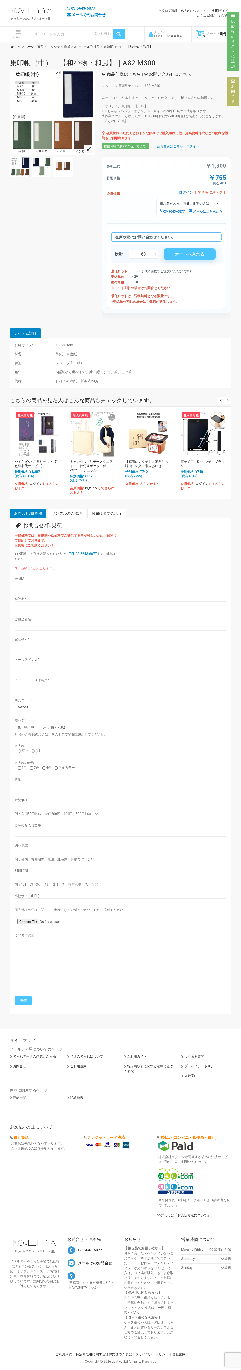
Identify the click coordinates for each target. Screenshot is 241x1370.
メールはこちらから (207, 211)
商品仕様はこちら (123, 74)
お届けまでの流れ (107, 513)
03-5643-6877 (173, 211)
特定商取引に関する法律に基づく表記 (104, 1354)
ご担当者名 (24, 619)
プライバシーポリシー (200, 1066)
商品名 (20, 720)
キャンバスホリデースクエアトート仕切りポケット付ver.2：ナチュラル (91, 466)
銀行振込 (21, 1137)
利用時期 (21, 871)
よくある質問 (206, 15)
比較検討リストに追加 (233, 43)
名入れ (19, 746)
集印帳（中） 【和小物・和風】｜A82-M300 (82, 63)
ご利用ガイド (219, 10)
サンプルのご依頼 (67, 513)
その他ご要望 (24, 935)
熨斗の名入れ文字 (28, 825)
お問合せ (225, 15)
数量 (18, 780)
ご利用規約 (78, 1066)
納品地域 (21, 845)
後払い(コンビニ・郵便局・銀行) (189, 1137)
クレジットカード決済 (106, 1137)
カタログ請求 (168, 10)
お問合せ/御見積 (28, 513)
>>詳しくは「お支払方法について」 (183, 1215)
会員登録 (176, 36)
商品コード (24, 700)
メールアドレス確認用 (32, 680)
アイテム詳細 (25, 333)
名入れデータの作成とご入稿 (34, 1056)
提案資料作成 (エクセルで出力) (125, 146)
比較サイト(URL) (27, 896)
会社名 (20, 599)
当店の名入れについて (86, 1056)
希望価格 (21, 800)
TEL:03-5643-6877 (83, 554)
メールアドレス (27, 660)
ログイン (160, 36)
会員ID (19, 578)
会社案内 (190, 1076)
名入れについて (191, 10)
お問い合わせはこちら (169, 74)
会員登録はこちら (170, 146)
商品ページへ (37, 433)
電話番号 (22, 639)
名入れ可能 (102, 33)
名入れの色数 (24, 763)
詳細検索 (76, 1097)
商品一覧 (19, 1097)
